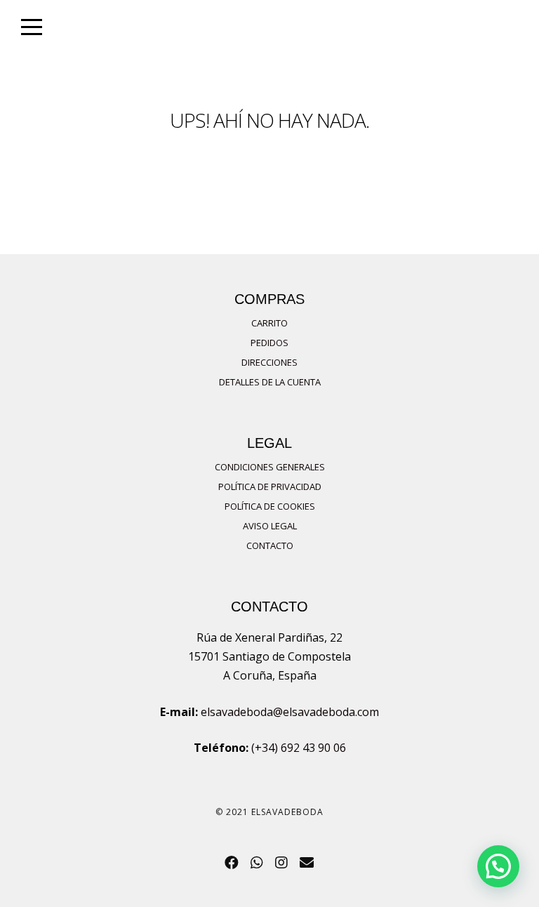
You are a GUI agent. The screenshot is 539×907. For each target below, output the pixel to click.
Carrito (269, 323)
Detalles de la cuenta (270, 382)
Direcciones (269, 362)
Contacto (269, 545)
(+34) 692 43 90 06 (298, 747)
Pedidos (269, 342)
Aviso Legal (270, 525)
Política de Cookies (270, 506)
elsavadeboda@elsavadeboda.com (290, 712)
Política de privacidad (269, 486)
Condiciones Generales (270, 467)
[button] (498, 866)
